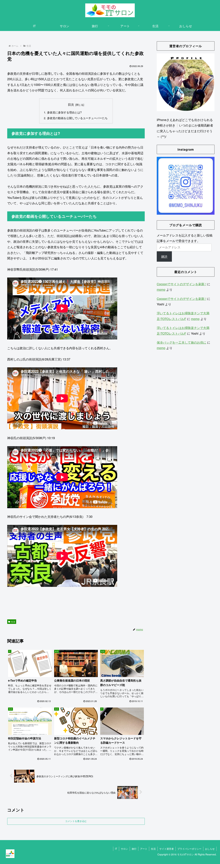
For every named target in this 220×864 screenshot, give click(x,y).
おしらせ (210, 848)
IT (116, 848)
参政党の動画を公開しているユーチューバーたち (77, 118)
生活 (13, 621)
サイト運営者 (166, 848)
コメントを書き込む (76, 821)
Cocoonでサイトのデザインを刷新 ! (181, 284)
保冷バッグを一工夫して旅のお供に (181, 342)
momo (161, 289)
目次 (71, 104)
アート (143, 848)
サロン (124, 848)
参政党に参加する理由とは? (64, 112)
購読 (164, 256)
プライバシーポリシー (189, 848)
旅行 (134, 848)
